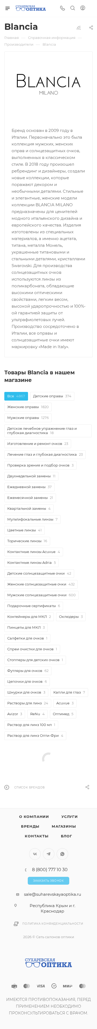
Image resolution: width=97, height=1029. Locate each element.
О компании (34, 816)
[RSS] (79, 27)
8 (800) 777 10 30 (50, 870)
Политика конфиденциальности (52, 923)
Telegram (48, 854)
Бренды (30, 826)
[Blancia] (49, 84)
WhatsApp (62, 854)
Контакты (36, 836)
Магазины (64, 826)
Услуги (69, 816)
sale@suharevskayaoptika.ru (52, 894)
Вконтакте (35, 854)
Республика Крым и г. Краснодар (52, 908)
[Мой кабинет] (82, 8)
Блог (66, 836)
